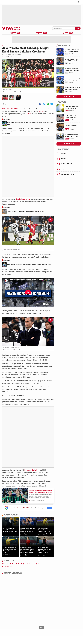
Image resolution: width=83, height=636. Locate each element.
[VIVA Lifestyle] (41, 32)
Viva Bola (40, 563)
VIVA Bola (5, 109)
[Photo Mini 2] (12, 97)
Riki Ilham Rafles (10, 56)
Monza (41, 111)
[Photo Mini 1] (5, 97)
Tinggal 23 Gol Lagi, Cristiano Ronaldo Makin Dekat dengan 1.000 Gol (25, 211)
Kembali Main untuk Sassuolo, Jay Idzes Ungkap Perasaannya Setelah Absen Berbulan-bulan (30, 123)
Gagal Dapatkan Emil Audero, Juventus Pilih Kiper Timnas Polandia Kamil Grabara (28, 264)
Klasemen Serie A (9, 566)
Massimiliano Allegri (22, 199)
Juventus (14, 109)
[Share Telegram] (52, 104)
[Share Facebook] (40, 104)
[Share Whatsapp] (48, 104)
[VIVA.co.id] (12, 28)
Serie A (28, 114)
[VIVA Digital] (15, 32)
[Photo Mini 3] (18, 97)
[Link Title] (60, 52)
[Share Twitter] (44, 104)
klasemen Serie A (30, 470)
